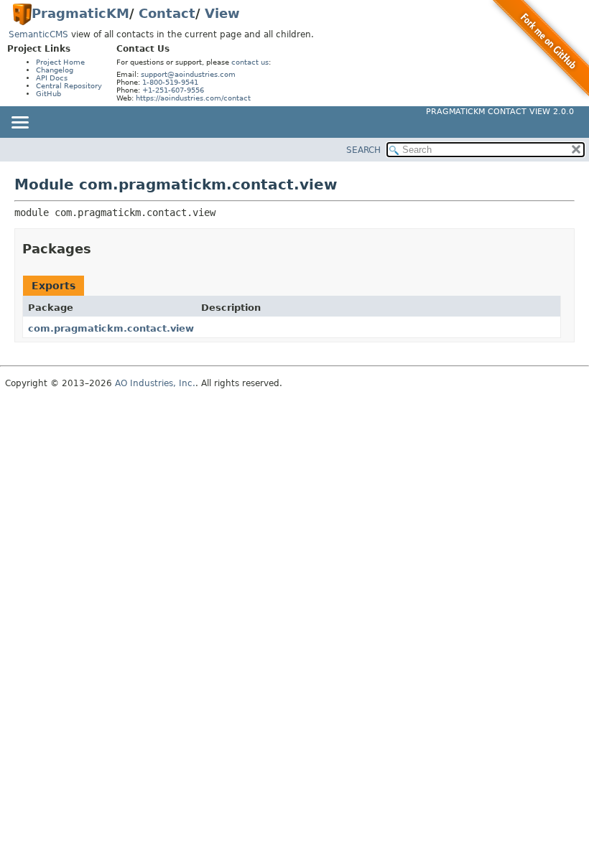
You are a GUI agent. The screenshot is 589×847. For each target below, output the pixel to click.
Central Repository (69, 86)
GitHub (48, 94)
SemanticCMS (38, 34)
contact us (250, 62)
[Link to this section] (101, 248)
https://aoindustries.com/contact (193, 98)
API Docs (52, 78)
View (222, 13)
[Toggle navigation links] (19, 123)
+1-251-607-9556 (173, 90)
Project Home (60, 62)
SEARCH (363, 150)
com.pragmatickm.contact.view (111, 328)
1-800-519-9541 (170, 82)
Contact (167, 13)
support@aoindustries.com (188, 74)
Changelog (54, 70)
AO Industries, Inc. (155, 383)
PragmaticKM (80, 13)
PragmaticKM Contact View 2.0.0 (500, 111)
